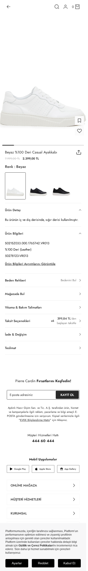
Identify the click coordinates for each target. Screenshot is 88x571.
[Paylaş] (78, 152)
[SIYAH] (61, 185)
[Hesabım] (65, 7)
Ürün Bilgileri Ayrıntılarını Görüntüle (30, 264)
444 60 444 (43, 440)
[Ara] (57, 7)
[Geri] (8, 6)
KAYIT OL (67, 395)
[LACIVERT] (38, 185)
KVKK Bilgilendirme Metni (35, 420)
